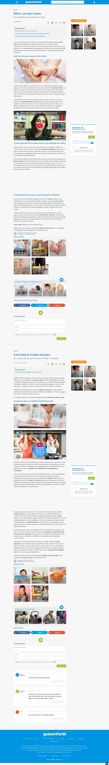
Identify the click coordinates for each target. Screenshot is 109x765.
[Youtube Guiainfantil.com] (91, 151)
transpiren (56, 536)
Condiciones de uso (38, 334)
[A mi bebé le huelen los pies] (22, 256)
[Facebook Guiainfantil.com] (76, 151)
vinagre (37, 548)
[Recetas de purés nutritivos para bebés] (57, 583)
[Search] (82, 2)
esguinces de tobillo (24, 153)
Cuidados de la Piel (37, 577)
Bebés (15, 300)
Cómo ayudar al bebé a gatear (22, 271)
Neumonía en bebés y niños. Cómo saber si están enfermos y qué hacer (77, 32)
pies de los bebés (48, 384)
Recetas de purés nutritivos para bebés (57, 580)
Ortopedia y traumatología (25, 230)
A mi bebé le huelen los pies (22, 253)
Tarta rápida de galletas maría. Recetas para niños (40, 253)
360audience (59, 759)
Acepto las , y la (35, 334)
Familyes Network (42, 756)
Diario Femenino (66, 756)
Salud (15, 10)
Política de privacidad (49, 738)
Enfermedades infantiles (21, 576)
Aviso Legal (62, 738)
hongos (62, 392)
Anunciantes (80, 738)
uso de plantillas (58, 201)
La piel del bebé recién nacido (39, 580)
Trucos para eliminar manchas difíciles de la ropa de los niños (39, 598)
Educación (18, 267)
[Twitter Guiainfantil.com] (87, 151)
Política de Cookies (49, 334)
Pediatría (21, 300)
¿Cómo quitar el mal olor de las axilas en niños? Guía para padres (21, 598)
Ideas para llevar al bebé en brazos (25, 609)
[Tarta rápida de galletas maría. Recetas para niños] (40, 256)
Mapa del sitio (54, 741)
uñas (15, 524)
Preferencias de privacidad (27, 334)
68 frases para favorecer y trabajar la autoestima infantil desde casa (89, 32)
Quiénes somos (27, 738)
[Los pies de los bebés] (57, 256)
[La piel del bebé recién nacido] (40, 583)
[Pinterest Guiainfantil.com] (80, 151)
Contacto (71, 738)
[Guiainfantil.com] (33, 3)
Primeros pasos (36, 267)
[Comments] (64, 23)
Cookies (37, 738)
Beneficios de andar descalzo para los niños (39, 271)
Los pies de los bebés (57, 252)
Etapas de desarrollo (55, 249)
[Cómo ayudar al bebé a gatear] (22, 274)
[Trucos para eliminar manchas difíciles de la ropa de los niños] (40, 601)
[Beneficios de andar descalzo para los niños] (40, 274)
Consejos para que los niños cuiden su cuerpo (21, 580)
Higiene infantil (19, 249)
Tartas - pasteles (37, 249)
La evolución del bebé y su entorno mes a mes (28, 282)
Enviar (61, 338)
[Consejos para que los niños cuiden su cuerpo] (22, 583)
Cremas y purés (54, 577)
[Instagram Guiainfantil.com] (83, 151)
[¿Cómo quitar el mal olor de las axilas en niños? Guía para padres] (22, 601)
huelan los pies (43, 516)
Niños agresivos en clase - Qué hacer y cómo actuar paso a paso (77, 45)
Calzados (35, 300)
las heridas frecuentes (48, 167)
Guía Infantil (54, 756)
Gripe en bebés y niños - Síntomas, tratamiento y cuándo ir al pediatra (90, 45)
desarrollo (54, 464)
